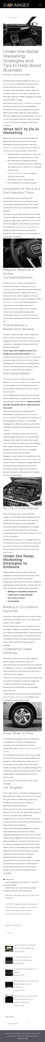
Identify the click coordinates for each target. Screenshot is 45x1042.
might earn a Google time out (27, 227)
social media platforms (19, 382)
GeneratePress (22, 1038)
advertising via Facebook (16, 697)
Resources (9, 879)
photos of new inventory (28, 459)
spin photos (7, 552)
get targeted (19, 819)
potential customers (11, 302)
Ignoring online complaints (18, 173)
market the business (11, 148)
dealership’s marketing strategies (27, 103)
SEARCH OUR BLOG (13, 925)
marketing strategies (11, 122)
